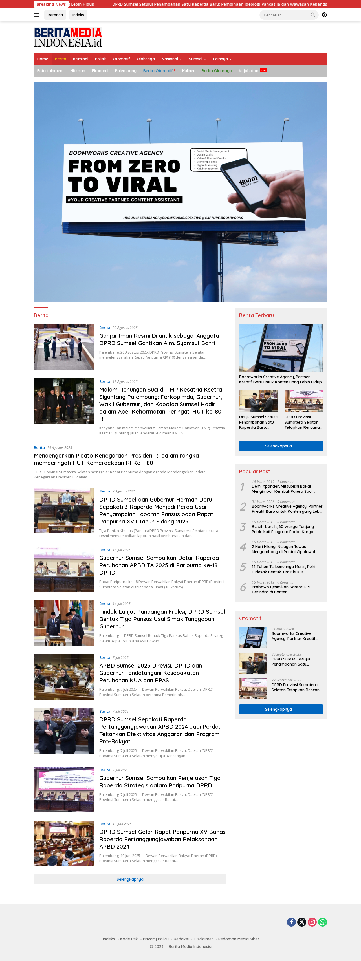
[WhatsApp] (322, 922)
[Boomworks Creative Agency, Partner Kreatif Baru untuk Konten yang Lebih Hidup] (281, 348)
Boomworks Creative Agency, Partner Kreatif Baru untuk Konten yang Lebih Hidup (280, 379)
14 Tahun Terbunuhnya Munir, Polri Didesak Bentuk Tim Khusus (283, 569)
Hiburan (78, 70)
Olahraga (146, 58)
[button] (313, 14)
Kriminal (80, 58)
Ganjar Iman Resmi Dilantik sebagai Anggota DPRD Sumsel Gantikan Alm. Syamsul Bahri (159, 339)
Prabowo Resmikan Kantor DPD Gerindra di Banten (282, 589)
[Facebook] (291, 922)
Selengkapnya (130, 879)
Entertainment (50, 70)
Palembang (126, 70)
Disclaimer (203, 939)
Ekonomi (100, 70)
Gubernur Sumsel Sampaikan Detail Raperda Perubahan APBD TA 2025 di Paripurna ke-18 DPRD (159, 565)
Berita (60, 58)
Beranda (55, 14)
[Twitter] (301, 922)
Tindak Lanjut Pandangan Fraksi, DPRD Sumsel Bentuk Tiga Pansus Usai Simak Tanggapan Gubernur (162, 619)
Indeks (78, 14)
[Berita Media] (68, 36)
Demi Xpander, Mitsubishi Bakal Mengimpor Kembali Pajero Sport (283, 489)
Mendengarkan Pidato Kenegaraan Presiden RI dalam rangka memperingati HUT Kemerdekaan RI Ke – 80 (116, 459)
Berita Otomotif (158, 70)
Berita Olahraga (217, 70)
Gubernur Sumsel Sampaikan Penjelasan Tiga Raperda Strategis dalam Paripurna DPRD (160, 781)
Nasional (170, 58)
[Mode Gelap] (324, 15)
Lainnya (220, 58)
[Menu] (37, 15)
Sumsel (195, 58)
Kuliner (188, 70)
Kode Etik (129, 939)
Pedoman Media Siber (238, 939)
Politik (100, 58)
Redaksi (181, 939)
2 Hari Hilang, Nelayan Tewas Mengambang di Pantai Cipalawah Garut (284, 549)
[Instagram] (312, 922)
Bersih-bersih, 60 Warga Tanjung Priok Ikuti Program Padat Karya (283, 529)
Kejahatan (248, 70)
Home (42, 58)
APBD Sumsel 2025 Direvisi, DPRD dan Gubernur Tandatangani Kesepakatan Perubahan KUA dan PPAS (150, 673)
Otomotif (121, 58)
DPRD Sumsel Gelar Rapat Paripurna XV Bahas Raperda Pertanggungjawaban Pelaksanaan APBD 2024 (162, 839)
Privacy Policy (156, 939)
